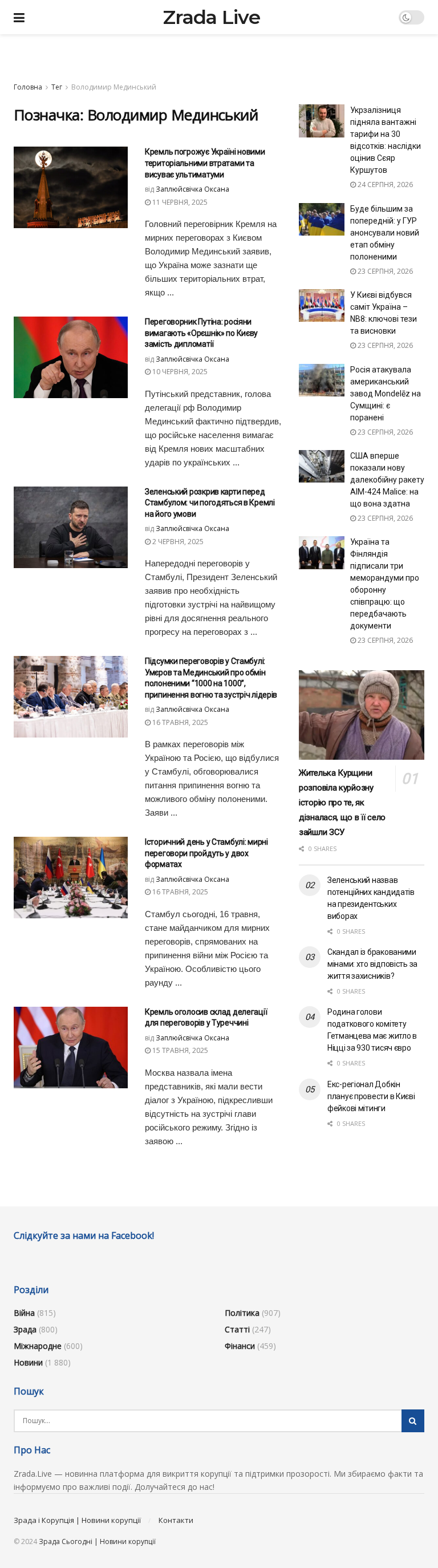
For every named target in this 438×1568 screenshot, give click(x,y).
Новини (28, 1362)
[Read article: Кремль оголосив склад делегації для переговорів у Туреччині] (71, 1047)
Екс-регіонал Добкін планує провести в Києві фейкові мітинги (371, 1096)
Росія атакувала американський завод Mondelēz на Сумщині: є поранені (385, 393)
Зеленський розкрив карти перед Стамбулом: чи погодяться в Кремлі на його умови (210, 502)
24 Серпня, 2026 (384, 184)
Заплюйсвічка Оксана (192, 189)
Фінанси (240, 1345)
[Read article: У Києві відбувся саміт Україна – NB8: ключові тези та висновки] (321, 305)
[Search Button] (413, 1420)
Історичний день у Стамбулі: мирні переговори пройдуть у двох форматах (206, 853)
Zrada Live (211, 17)
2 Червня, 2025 (177, 541)
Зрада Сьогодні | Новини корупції (97, 1541)
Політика (242, 1312)
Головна (28, 87)
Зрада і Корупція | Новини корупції (77, 1520)
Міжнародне (38, 1345)
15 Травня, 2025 (179, 1050)
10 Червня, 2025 (179, 371)
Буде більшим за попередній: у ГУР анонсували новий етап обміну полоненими (384, 232)
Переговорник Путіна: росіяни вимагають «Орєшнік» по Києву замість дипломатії (201, 333)
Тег (56, 87)
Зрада (25, 1329)
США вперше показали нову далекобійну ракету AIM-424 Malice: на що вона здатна (387, 479)
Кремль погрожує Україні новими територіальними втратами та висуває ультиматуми (205, 163)
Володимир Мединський (113, 87)
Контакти (176, 1520)
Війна (24, 1312)
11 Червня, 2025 (179, 202)
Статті (237, 1329)
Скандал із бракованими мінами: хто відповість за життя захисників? (372, 963)
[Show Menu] (19, 17)
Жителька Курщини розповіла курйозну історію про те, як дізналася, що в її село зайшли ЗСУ (342, 802)
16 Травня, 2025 (179, 722)
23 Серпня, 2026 (384, 271)
